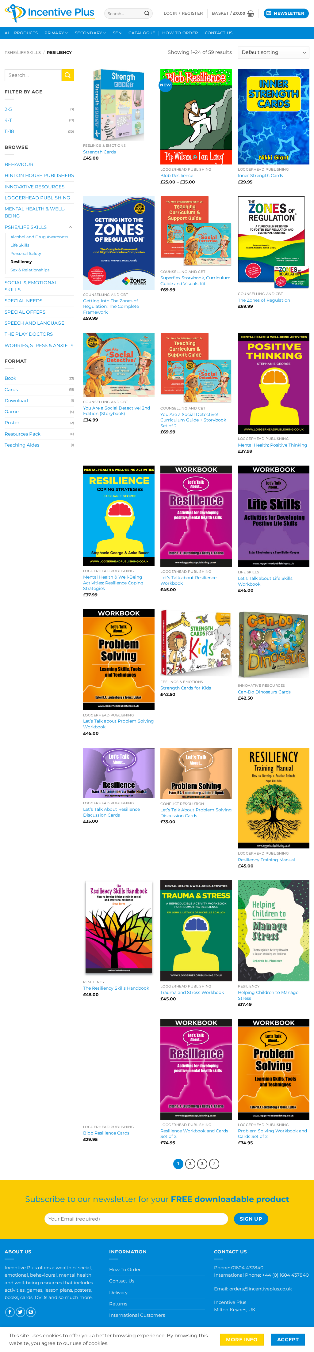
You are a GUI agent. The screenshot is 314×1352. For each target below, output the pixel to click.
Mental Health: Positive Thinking (272, 445)
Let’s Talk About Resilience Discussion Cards (111, 812)
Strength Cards (99, 152)
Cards (11, 389)
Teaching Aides (22, 445)
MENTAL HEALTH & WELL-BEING (35, 212)
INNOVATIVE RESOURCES (34, 187)
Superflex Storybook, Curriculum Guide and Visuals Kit (195, 280)
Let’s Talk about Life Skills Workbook (265, 581)
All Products (21, 33)
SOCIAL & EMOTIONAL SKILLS (31, 286)
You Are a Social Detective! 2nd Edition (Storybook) (116, 411)
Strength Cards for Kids (185, 688)
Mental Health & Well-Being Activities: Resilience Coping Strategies (113, 582)
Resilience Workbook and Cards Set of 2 (194, 1133)
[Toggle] (70, 227)
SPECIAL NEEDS (23, 301)
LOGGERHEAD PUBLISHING (37, 198)
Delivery (118, 1292)
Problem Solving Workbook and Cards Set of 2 (272, 1133)
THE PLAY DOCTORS (29, 334)
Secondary (88, 33)
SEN (117, 33)
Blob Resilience (176, 175)
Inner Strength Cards (260, 175)
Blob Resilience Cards (106, 1133)
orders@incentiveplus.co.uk (260, 1289)
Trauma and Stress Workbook (192, 992)
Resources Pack (22, 434)
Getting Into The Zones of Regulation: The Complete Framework (111, 306)
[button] (233, 13)
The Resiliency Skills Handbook (116, 988)
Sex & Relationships (29, 269)
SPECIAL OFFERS (25, 312)
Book (10, 378)
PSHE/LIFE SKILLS (23, 52)
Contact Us (219, 33)
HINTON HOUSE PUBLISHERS (39, 175)
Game (12, 411)
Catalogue (141, 33)
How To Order (180, 33)
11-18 (9, 131)
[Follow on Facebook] (10, 1312)
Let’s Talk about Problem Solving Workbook (118, 724)
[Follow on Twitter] (20, 1312)
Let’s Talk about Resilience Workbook (188, 580)
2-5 (8, 109)
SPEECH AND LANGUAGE (34, 323)
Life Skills (19, 245)
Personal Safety (25, 253)
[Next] (214, 1164)
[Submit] (147, 13)
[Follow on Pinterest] (31, 1312)
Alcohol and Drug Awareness (39, 236)
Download (16, 400)
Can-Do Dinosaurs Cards (264, 692)
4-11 (9, 120)
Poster (12, 422)
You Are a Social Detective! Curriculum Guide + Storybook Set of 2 (193, 420)
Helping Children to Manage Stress (268, 995)
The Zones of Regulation (264, 300)
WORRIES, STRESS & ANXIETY (39, 345)
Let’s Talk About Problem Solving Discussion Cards (196, 812)
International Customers (137, 1315)
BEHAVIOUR (19, 164)
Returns (118, 1304)
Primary (54, 33)
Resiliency (21, 261)
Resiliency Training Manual (266, 860)
